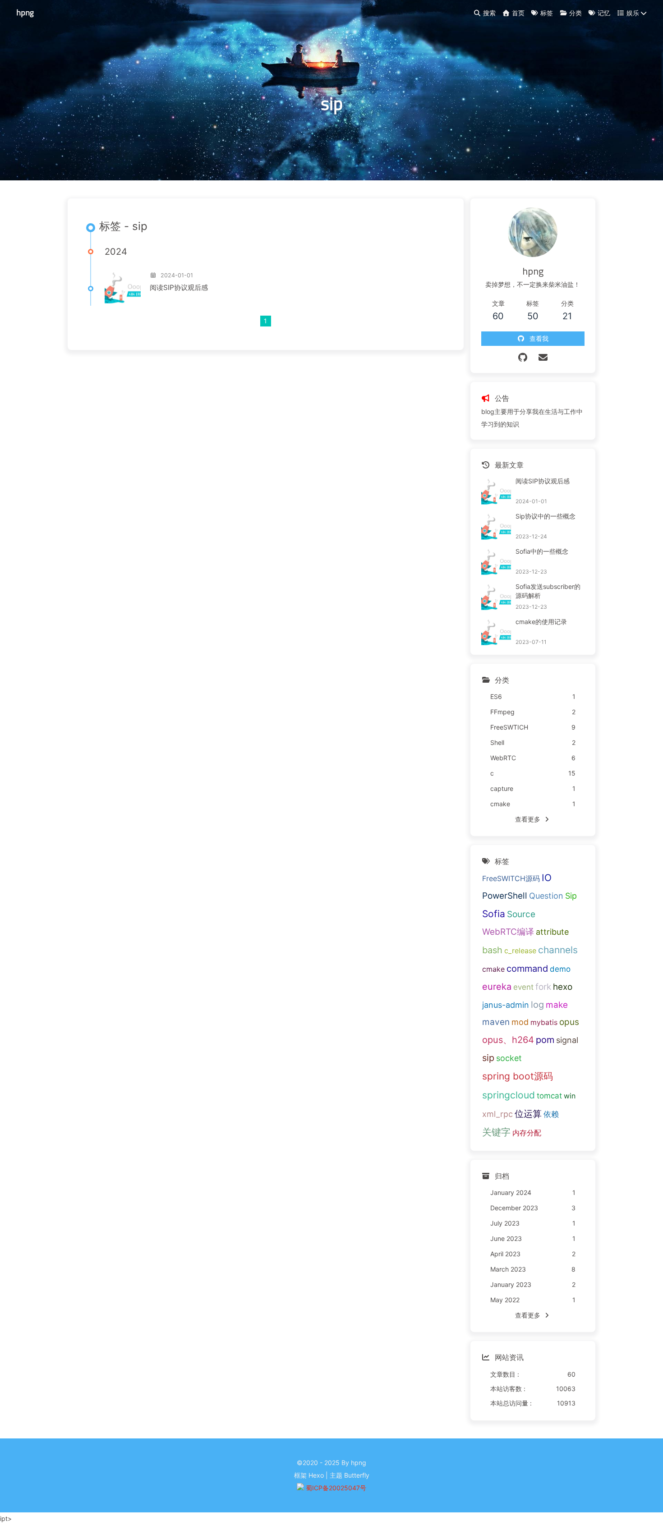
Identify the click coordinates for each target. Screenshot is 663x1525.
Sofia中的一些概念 (542, 551)
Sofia (493, 913)
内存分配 (526, 1132)
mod (520, 1022)
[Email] (542, 357)
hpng (25, 12)
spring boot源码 (517, 1076)
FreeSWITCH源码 (511, 878)
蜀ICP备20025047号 (336, 1488)
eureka (496, 986)
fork (543, 987)
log (537, 1004)
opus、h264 (508, 1039)
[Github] (522, 357)
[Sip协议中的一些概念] (496, 527)
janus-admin (505, 1005)
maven (496, 1022)
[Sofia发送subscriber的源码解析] (496, 597)
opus (569, 1022)
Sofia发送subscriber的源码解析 (548, 591)
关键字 (496, 1132)
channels (558, 949)
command (527, 968)
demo (560, 969)
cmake (493, 969)
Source (521, 914)
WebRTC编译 (508, 932)
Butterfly (356, 1475)
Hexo (316, 1475)
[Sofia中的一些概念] (496, 562)
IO (547, 877)
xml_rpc (497, 1114)
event (523, 987)
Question (546, 895)
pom (545, 1039)
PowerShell (504, 896)
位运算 (528, 1113)
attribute (552, 932)
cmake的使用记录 (541, 621)
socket (509, 1058)
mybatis (543, 1022)
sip (488, 1057)
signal (567, 1040)
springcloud (508, 1095)
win (570, 1095)
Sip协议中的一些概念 (546, 516)
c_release (520, 950)
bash (492, 950)
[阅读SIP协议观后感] (123, 288)
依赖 (551, 1114)
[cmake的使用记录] (496, 632)
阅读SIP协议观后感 (179, 287)
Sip (571, 895)
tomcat (549, 1095)
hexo (562, 987)
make (557, 1005)
